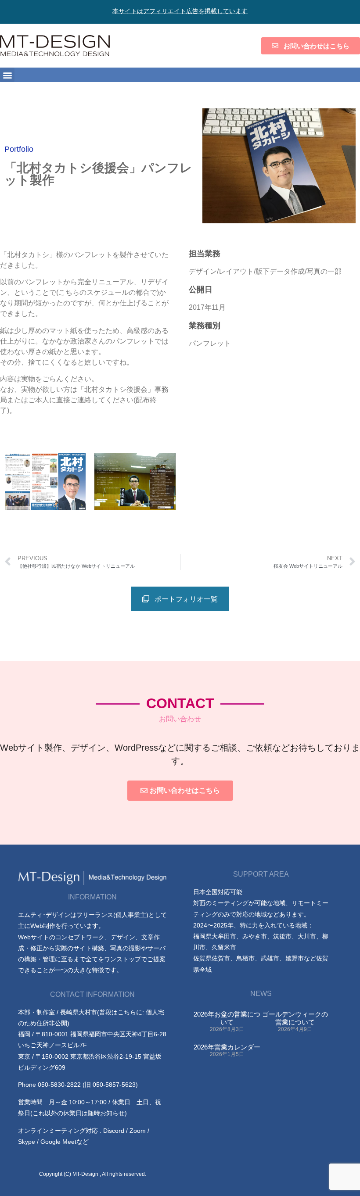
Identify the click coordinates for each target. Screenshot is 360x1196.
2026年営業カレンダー (227, 1047)
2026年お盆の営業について (227, 1018)
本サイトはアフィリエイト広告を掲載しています (180, 10)
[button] (7, 75)
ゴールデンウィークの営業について (295, 1018)
